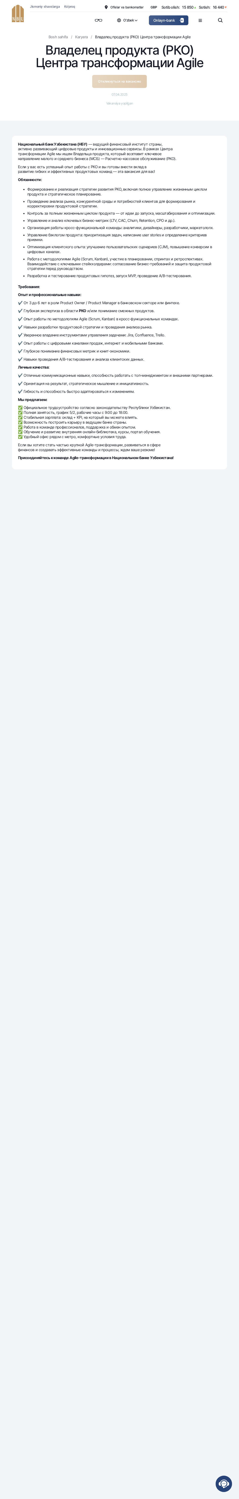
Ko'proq (69, 6)
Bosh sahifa (58, 37)
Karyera (81, 37)
